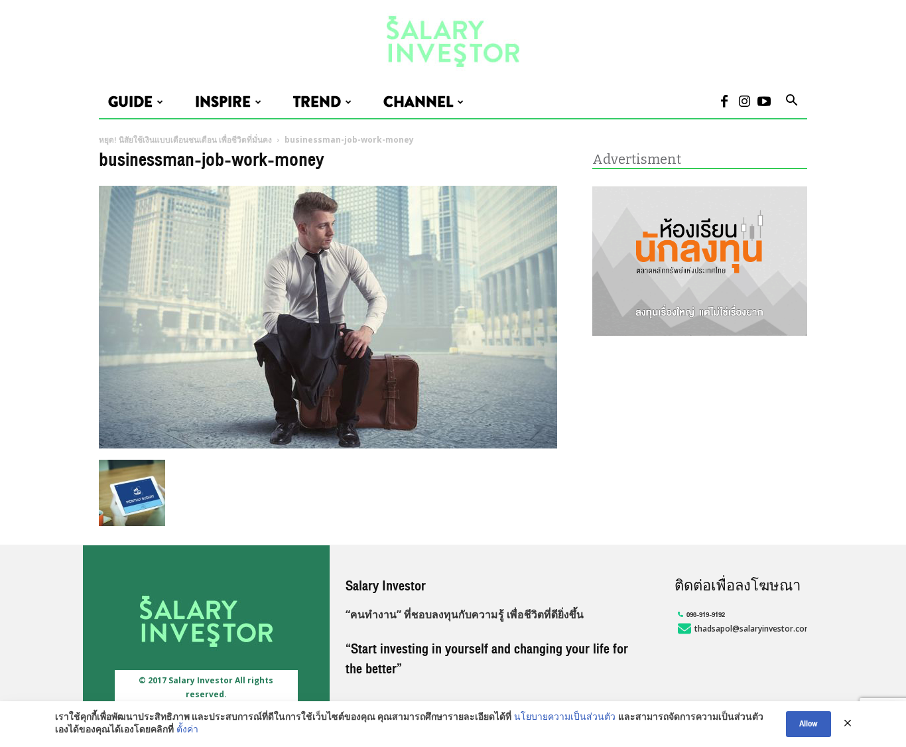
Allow (808, 723)
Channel (418, 102)
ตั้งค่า (187, 730)
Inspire (223, 102)
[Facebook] (724, 102)
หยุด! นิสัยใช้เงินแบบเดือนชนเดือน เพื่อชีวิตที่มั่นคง (185, 140)
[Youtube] (764, 102)
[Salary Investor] (453, 42)
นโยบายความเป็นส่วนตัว (564, 717)
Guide (130, 102)
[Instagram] (744, 102)
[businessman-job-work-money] (328, 446)
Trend (317, 102)
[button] (791, 102)
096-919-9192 (705, 614)
